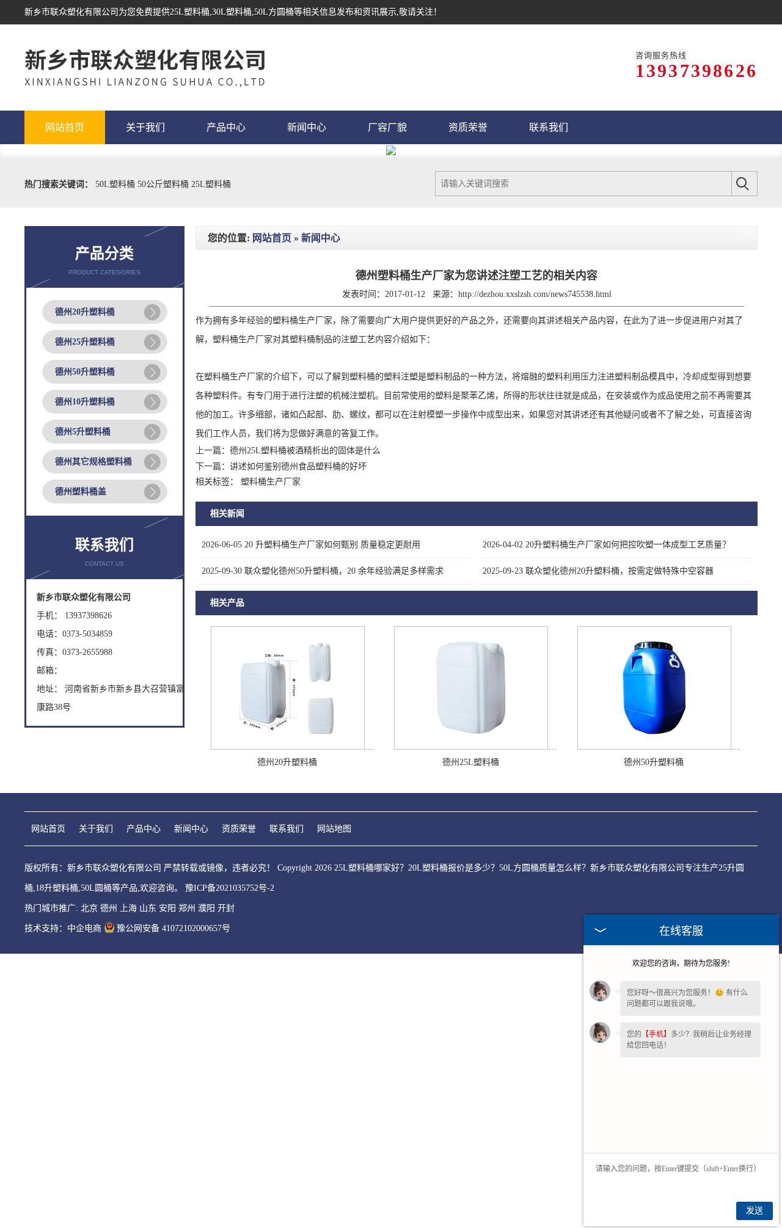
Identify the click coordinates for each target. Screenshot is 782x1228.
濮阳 (206, 908)
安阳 (167, 908)
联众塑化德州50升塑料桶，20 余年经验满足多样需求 (323, 571)
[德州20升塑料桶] (288, 746)
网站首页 (271, 238)
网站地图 (334, 828)
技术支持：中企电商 (62, 928)
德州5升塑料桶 (83, 431)
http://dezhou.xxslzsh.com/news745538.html (535, 294)
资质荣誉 (239, 828)
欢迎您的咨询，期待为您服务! (681, 963)
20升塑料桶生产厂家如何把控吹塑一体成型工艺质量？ (607, 544)
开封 (226, 908)
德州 (108, 908)
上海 (128, 908)
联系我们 (286, 828)
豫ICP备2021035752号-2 (229, 888)
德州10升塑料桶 (85, 401)
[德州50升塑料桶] (654, 746)
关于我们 (96, 828)
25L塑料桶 (190, 11)
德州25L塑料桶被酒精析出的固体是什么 (305, 450)
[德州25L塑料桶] (471, 746)
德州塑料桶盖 (80, 491)
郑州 (187, 908)
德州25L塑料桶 (470, 762)
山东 (147, 908)
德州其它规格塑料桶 (93, 461)
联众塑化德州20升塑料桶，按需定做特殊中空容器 (598, 571)
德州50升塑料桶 (85, 371)
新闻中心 (320, 238)
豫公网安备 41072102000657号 (173, 928)
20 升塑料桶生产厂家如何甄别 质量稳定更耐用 (311, 544)
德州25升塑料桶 (85, 341)
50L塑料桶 (116, 184)
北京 (89, 908)
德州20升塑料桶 (85, 311)
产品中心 (143, 828)
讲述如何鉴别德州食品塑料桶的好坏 (298, 466)
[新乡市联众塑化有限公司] (158, 67)
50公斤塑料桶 (164, 184)
